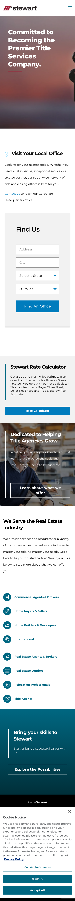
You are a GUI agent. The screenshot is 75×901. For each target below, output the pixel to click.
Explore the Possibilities (37, 769)
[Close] (69, 811)
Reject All (37, 878)
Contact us (12, 193)
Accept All (37, 890)
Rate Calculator (37, 411)
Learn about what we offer (40, 490)
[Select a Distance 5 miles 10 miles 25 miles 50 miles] (37, 289)
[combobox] (37, 249)
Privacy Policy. (14, 859)
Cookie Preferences (37, 867)
